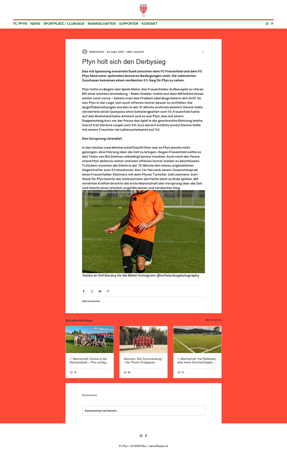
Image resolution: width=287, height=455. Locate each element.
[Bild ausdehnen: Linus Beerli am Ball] (143, 231)
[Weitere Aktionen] (203, 52)
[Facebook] (272, 23)
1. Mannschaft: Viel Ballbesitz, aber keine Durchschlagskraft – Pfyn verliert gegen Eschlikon (197, 360)
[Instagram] (267, 23)
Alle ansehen (213, 319)
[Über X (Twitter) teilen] (91, 291)
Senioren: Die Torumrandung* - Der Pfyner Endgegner (143, 360)
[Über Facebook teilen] (83, 291)
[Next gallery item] (201, 231)
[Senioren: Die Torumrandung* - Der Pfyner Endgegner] (144, 339)
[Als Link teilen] (108, 291)
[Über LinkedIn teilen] (99, 291)
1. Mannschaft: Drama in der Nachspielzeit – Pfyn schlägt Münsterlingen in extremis (88, 360)
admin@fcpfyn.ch (158, 446)
